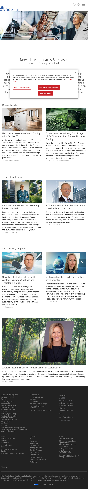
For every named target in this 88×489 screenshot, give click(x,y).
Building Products (36, 450)
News (61, 436)
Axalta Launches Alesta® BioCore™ (65, 452)
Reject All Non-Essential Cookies (49, 87)
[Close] (75, 72)
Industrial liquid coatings (38, 404)
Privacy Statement (60, 480)
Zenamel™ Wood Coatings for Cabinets (66, 447)
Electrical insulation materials (36, 398)
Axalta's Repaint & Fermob (7, 398)
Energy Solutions (36, 457)
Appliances (33, 441)
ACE (31, 438)
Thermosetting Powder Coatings (12, 453)
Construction (34, 452)
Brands (3, 436)
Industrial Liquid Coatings (6, 446)
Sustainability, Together (9, 395)
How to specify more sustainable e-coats (8, 406)
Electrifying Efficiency (8, 413)
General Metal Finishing (38, 459)
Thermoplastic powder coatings (38, 407)
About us (4, 467)
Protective (33, 462)
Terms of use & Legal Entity (45, 480)
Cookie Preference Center (22, 87)
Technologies (34, 395)
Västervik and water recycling (8, 410)
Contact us (62, 395)
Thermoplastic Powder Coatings (9, 450)
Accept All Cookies (45, 93)
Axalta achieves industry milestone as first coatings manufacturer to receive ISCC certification (9, 419)
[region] (44, 84)
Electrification (34, 455)
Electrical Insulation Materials (8, 439)
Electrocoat (34, 401)
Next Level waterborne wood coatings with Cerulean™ (69, 456)
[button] (74, 4)
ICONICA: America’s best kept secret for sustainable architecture (67, 442)
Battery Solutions (36, 447)
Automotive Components (34, 444)
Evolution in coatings (66, 438)
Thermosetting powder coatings (41, 410)
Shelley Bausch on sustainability (7, 402)
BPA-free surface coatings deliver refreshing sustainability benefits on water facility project (14, 429)
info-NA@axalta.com (66, 417)
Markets (33, 436)
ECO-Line (4, 425)
